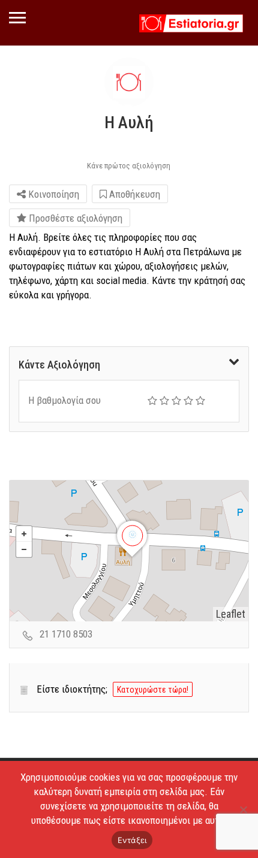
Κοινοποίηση (52, 194)
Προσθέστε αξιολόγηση (74, 218)
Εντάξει (132, 840)
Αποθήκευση (133, 194)
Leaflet (230, 614)
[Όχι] (243, 809)
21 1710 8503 (66, 634)
